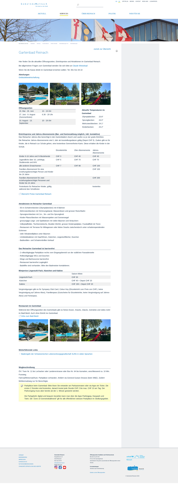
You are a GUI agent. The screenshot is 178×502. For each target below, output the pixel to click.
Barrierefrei (23, 457)
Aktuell (42, 14)
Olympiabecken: (88, 117)
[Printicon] (117, 51)
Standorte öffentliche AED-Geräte (30, 466)
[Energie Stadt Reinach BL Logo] (142, 468)
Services (64, 14)
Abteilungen (24, 75)
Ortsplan (125, 1)
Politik (112, 14)
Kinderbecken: (88, 127)
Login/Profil (153, 1)
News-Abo (145, 1)
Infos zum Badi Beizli (29, 316)
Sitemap (21, 455)
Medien (132, 1)
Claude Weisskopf (80, 66)
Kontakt (138, 1)
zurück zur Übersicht (102, 49)
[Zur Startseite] (34, 5)
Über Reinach (88, 14)
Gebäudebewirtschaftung (29, 77)
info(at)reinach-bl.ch (59, 463)
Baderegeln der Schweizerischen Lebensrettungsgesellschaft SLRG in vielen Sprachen (56, 354)
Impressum (22, 459)
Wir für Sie (134, 14)
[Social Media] (71, 467)
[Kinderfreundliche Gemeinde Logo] (142, 457)
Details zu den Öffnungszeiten (97, 472)
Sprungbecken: (88, 120)
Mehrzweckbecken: (90, 124)
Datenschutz (23, 461)
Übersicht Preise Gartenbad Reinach (36, 194)
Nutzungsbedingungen (26, 464)
